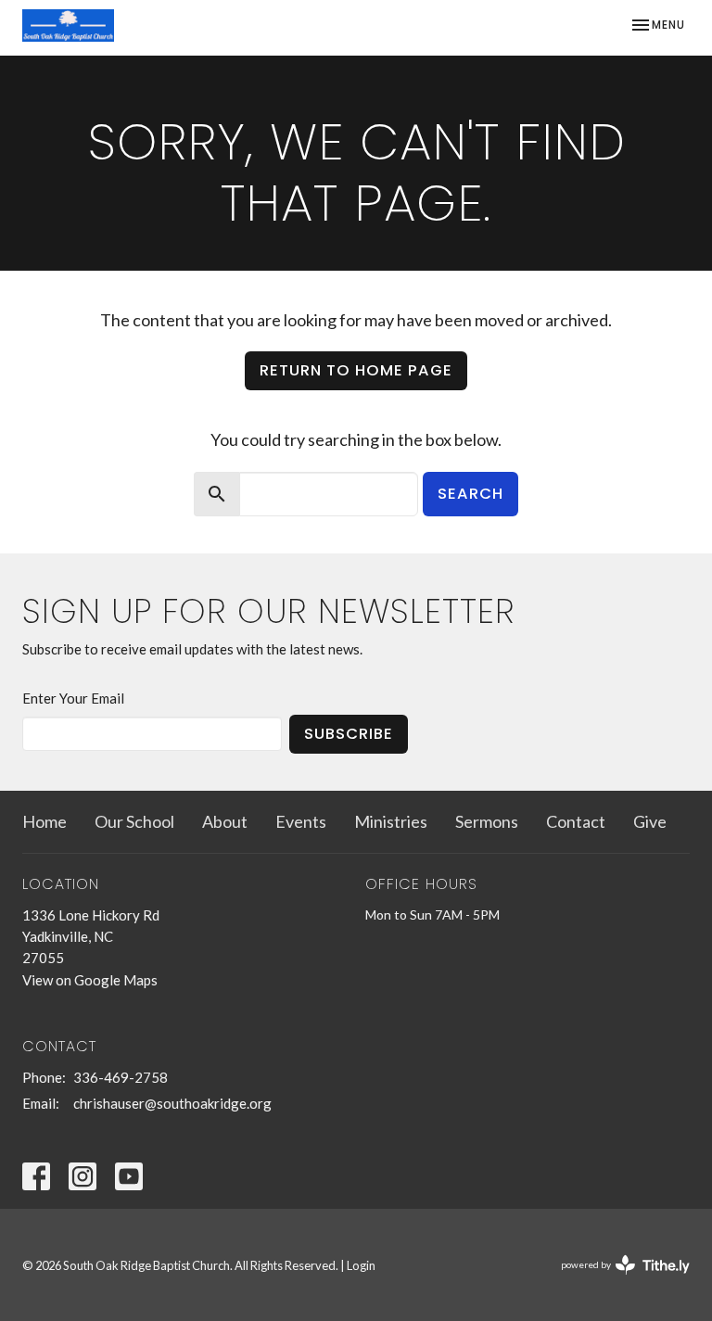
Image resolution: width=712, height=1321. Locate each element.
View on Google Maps (90, 980)
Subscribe (348, 733)
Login (361, 1265)
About (225, 821)
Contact (575, 821)
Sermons (486, 821)
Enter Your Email (73, 698)
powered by (616, 1280)
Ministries (390, 821)
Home (44, 821)
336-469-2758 (120, 1077)
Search (470, 493)
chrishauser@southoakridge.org (172, 1103)
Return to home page (356, 370)
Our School (134, 821)
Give (650, 821)
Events (300, 821)
